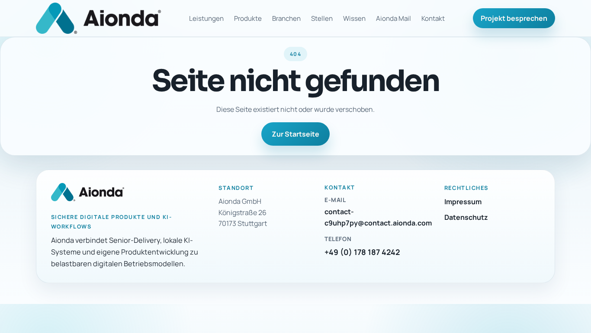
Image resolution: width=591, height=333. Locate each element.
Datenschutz (466, 217)
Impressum (463, 201)
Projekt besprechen (514, 18)
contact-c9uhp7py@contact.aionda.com (378, 217)
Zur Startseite (295, 134)
